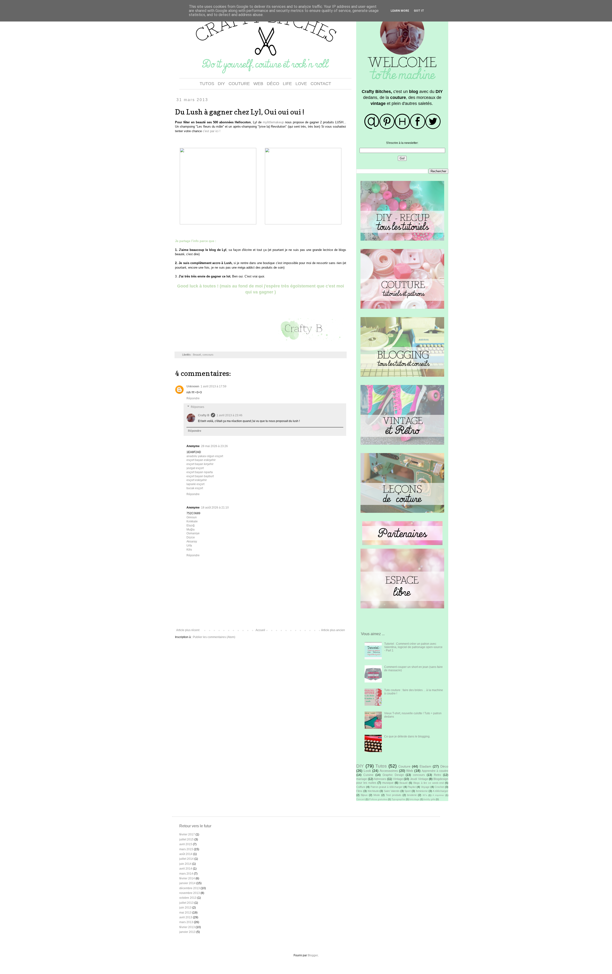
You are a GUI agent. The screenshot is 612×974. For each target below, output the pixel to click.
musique (387, 783)
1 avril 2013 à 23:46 (229, 415)
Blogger (313, 955)
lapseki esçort (195, 484)
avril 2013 (185, 917)
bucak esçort (194, 488)
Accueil (260, 630)
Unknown (192, 386)
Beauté (197, 354)
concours (207, 354)
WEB (258, 83)
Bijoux (364, 795)
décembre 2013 (189, 888)
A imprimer (438, 795)
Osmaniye (193, 533)
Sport (407, 791)
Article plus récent (187, 630)
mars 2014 (186, 873)
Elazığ (190, 525)
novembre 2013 (189, 893)
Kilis (189, 549)
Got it (419, 10)
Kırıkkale (192, 521)
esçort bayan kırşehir (199, 464)
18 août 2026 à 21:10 (215, 507)
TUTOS (207, 83)
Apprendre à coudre (435, 771)
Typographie (398, 799)
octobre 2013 (188, 897)
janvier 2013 (187, 932)
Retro (437, 775)
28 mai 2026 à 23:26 (214, 446)
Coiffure (360, 786)
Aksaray (191, 541)
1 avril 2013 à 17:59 (213, 386)
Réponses (197, 407)
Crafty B (203, 415)
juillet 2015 (186, 839)
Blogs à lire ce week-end (428, 782)
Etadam (425, 766)
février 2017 (187, 834)
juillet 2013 (186, 902)
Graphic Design (393, 775)
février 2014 (187, 878)
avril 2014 (185, 868)
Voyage (425, 786)
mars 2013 (186, 922)
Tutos (381, 765)
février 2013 (187, 927)
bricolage (415, 799)
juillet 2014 (186, 858)
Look (367, 771)
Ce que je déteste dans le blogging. (407, 736)
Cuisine (368, 775)
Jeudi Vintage (419, 779)
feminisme (422, 791)
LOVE (301, 83)
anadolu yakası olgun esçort (204, 456)
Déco (444, 766)
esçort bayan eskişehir (201, 460)
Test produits (393, 795)
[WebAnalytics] (188, 944)
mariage (361, 779)
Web (409, 771)
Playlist (412, 786)
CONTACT (321, 83)
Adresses (380, 779)
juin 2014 (185, 864)
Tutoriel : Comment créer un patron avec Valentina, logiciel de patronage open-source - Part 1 (413, 647)
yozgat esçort (195, 468)
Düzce (190, 537)
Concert (360, 799)
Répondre (193, 398)
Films (359, 791)
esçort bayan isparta (199, 472)
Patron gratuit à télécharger (387, 786)
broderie (412, 795)
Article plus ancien (333, 630)
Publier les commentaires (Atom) (214, 637)
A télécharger (440, 791)
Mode (376, 795)
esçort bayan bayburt (200, 476)
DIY (221, 83)
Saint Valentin (391, 791)
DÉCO (273, 83)
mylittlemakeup (273, 122)
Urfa (189, 545)
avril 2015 (185, 844)
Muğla (190, 529)
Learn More (400, 10)
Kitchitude (373, 791)
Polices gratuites (378, 799)
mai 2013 (185, 912)
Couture (404, 766)
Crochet (439, 786)
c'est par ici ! (211, 131)
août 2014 (185, 854)
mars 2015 (186, 849)
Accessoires (389, 771)
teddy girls (429, 799)
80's (425, 795)
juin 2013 (185, 907)
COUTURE (239, 83)
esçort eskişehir (196, 480)
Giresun (191, 517)
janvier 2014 (187, 883)
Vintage (398, 779)
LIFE (287, 83)
